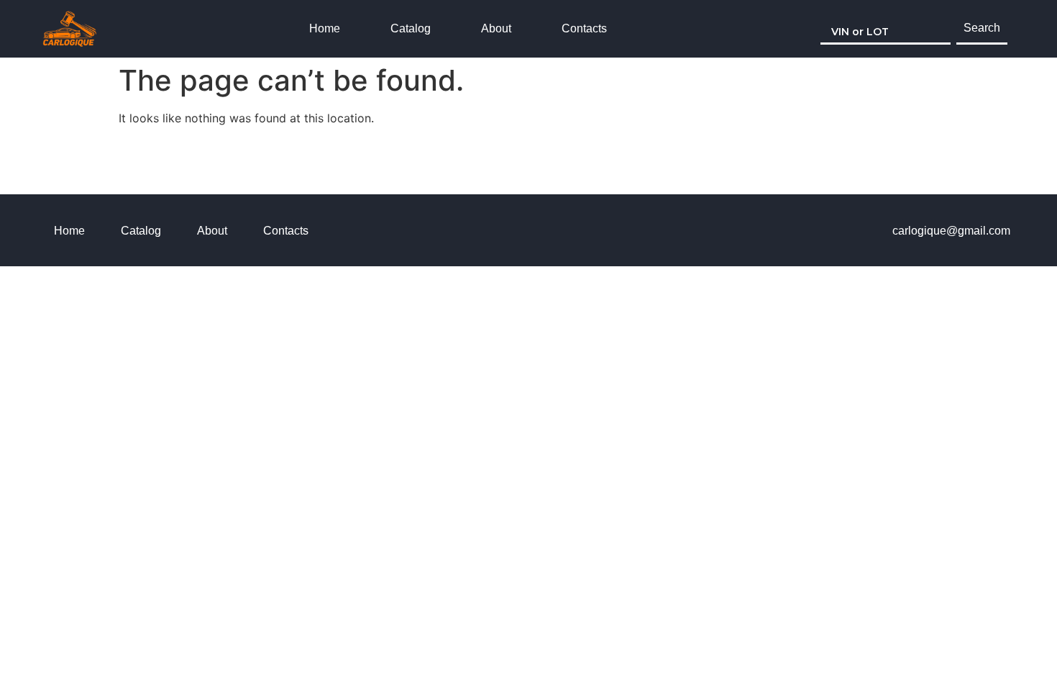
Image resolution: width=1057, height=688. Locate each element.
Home (324, 28)
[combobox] (885, 29)
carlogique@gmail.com (951, 231)
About (496, 28)
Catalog (410, 28)
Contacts (584, 28)
